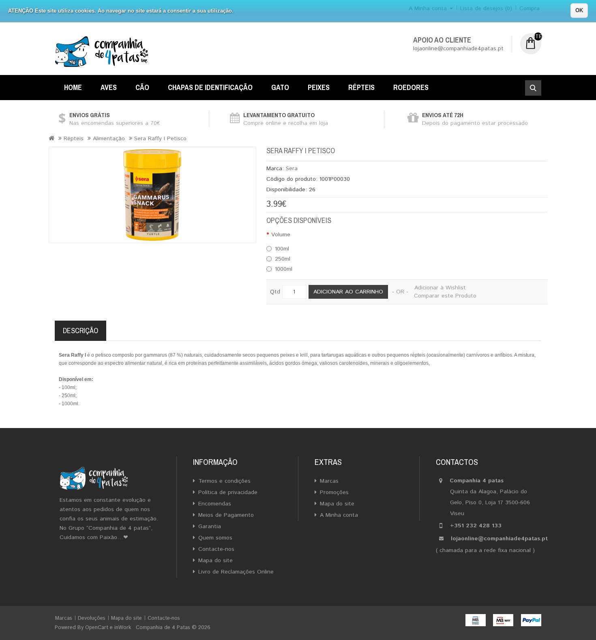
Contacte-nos (216, 549)
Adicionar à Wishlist (440, 288)
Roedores (411, 87)
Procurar (533, 88)
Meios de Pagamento (226, 515)
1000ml (283, 269)
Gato (280, 87)
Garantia (209, 526)
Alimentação (109, 139)
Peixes (319, 87)
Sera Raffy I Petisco (160, 139)
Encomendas (214, 504)
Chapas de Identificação (210, 87)
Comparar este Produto (445, 296)
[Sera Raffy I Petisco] (152, 195)
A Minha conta (339, 515)
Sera (292, 169)
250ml (282, 259)
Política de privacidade (227, 492)
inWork (122, 627)
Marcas (329, 481)
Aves (109, 87)
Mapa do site (215, 561)
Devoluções (91, 618)
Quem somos (215, 538)
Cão (142, 87)
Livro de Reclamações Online (236, 572)
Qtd (275, 292)
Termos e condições (224, 481)
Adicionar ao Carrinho (348, 292)
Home (73, 87)
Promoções (334, 492)
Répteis (361, 87)
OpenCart (96, 627)
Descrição (80, 330)
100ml (282, 249)
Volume (280, 235)
